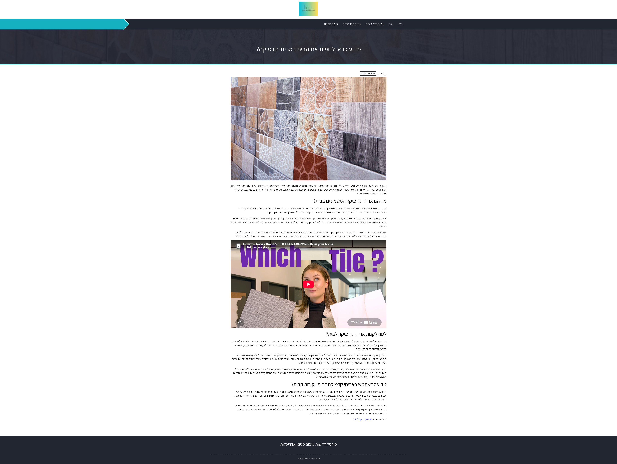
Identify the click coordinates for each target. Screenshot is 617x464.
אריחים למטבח (368, 73)
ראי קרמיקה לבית (362, 419)
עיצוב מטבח (331, 24)
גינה (391, 24)
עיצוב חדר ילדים (352, 24)
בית (400, 24)
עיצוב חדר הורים (375, 24)
